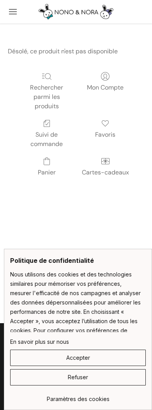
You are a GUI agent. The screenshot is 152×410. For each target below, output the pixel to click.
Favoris (105, 134)
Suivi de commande (46, 139)
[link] (78, 396)
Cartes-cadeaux (105, 172)
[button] (76, 11)
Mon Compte (105, 87)
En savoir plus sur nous (39, 341)
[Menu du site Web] (13, 12)
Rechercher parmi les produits (46, 96)
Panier (47, 172)
